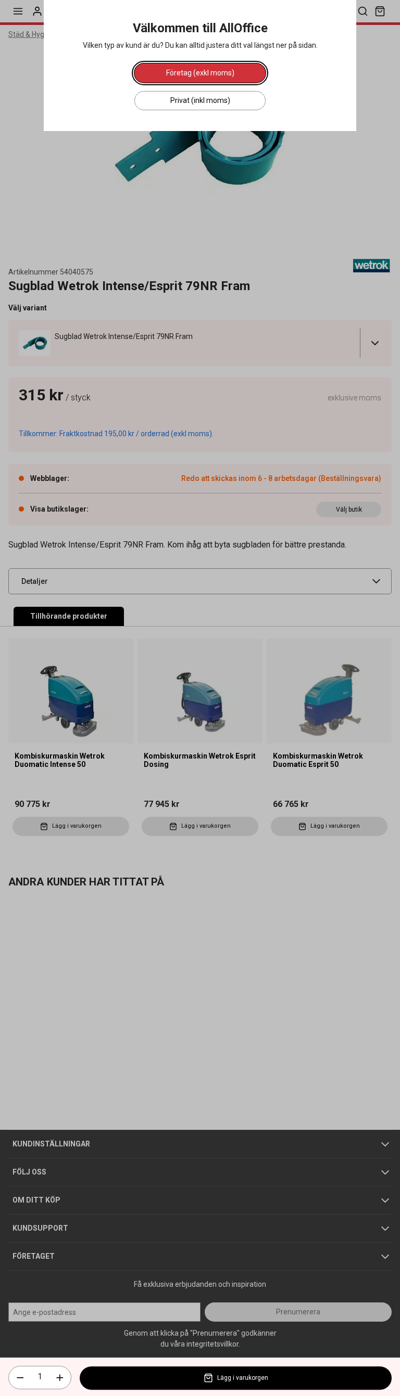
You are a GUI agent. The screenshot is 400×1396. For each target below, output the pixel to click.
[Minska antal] (20, 1377)
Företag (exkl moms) (200, 73)
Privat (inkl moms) (200, 100)
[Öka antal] (60, 1377)
